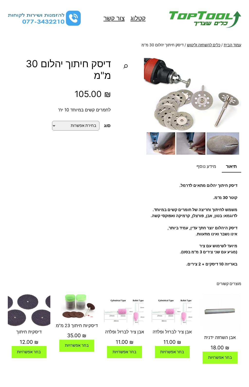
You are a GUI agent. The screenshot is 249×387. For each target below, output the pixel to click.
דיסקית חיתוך (29, 331)
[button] (125, 66)
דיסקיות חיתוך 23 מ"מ (77, 325)
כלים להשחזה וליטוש (203, 45)
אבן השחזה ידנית (220, 337)
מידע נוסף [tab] (206, 166)
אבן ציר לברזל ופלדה (172, 331)
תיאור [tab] (231, 166)
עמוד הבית (232, 45)
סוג (107, 125)
